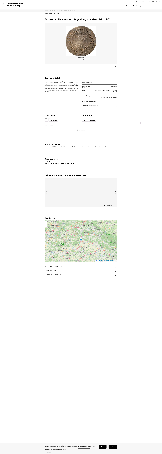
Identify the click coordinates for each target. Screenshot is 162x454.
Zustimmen (113, 447)
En (159, 1)
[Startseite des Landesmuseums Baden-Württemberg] (13, 5)
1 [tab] (80, 62)
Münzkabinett (50, 162)
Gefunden (47, 123)
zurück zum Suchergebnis (53, 13)
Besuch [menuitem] (128, 6)
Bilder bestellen (50, 270)
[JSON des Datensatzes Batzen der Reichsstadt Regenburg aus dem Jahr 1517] (116, 101)
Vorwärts (115, 42)
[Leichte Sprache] (153, 2)
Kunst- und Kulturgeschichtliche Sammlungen (60, 163)
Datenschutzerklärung (84, 448)
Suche (143, 1)
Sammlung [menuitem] (156, 6)
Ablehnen (102, 447)
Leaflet (99, 260)
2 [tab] (82, 62)
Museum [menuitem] (148, 6)
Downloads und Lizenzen (54, 266)
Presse (138, 1)
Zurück (46, 42)
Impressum (47, 449)
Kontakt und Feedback (53, 275)
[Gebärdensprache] (156, 2)
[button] (81, 239)
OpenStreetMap (108, 260)
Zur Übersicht (108, 205)
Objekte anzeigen (81, 130)
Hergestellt (47, 118)
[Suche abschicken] (149, 2)
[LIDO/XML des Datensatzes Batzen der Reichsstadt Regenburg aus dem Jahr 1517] (116, 106)
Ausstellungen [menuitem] (138, 6)
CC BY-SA (96, 59)
